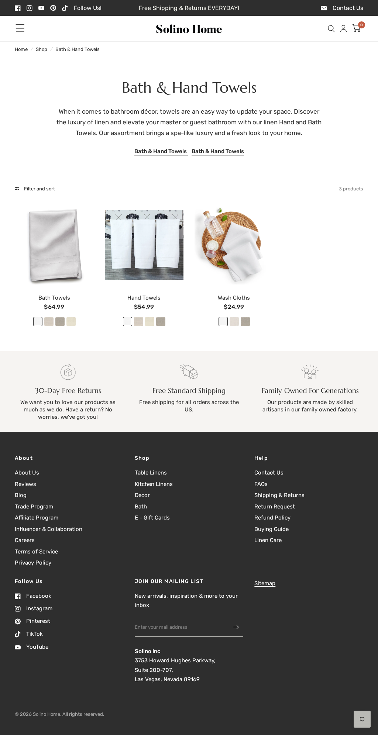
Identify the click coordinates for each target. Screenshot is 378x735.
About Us (27, 472)
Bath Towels (54, 297)
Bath (141, 506)
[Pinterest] (53, 8)
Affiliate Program (36, 517)
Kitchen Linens (154, 484)
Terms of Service (36, 551)
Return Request (274, 506)
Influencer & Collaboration (48, 529)
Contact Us (269, 472)
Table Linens (151, 472)
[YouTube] (41, 8)
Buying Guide (271, 529)
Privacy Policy (33, 562)
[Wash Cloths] (234, 245)
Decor (142, 495)
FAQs (261, 484)
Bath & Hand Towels (77, 49)
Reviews (25, 484)
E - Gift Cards (152, 517)
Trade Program (34, 506)
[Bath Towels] (54, 245)
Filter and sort (39, 188)
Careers (25, 540)
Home (21, 49)
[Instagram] (29, 8)
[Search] (331, 28)
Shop (41, 49)
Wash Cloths (234, 297)
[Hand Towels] (144, 245)
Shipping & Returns (279, 495)
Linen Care (268, 540)
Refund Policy (272, 517)
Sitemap (264, 583)
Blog (21, 495)
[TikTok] (65, 8)
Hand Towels (144, 297)
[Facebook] (18, 8)
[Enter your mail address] (235, 627)
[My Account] (343, 28)
